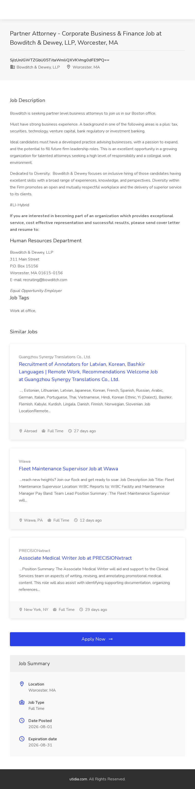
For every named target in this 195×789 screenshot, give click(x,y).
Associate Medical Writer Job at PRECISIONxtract (75, 558)
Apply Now (94, 639)
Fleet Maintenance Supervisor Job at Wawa (68, 468)
